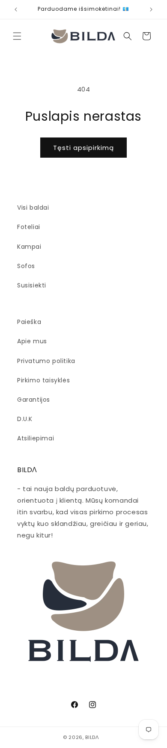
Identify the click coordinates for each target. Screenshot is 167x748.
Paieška (29, 322)
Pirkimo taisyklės (43, 380)
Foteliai (28, 227)
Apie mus (32, 341)
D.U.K (25, 419)
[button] (17, 36)
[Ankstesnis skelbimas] (15, 9)
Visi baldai (33, 207)
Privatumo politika (46, 361)
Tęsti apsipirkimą (83, 147)
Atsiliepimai (35, 438)
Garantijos (33, 399)
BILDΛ (92, 737)
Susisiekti (31, 285)
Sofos (26, 266)
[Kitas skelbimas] (151, 9)
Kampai (29, 246)
